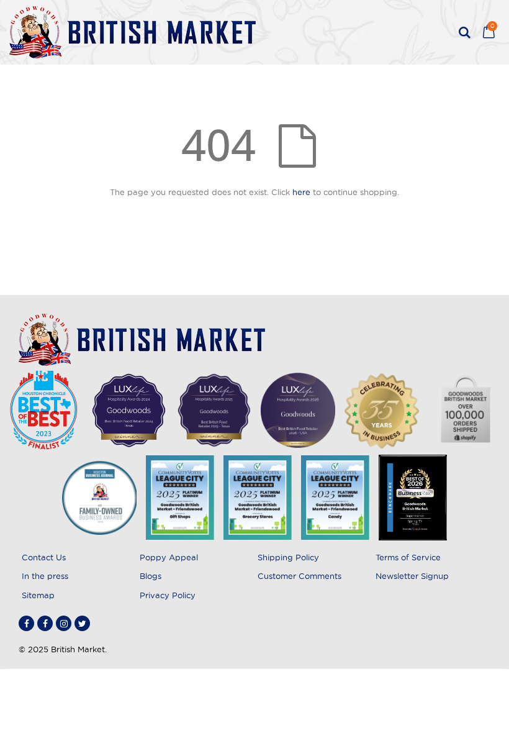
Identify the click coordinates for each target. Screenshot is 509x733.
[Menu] (445, 32)
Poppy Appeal (169, 557)
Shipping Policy (288, 557)
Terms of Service (408, 557)
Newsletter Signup (412, 575)
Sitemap (38, 595)
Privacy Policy (168, 595)
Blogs (150, 575)
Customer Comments (299, 575)
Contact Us (44, 557)
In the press (45, 575)
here (301, 192)
